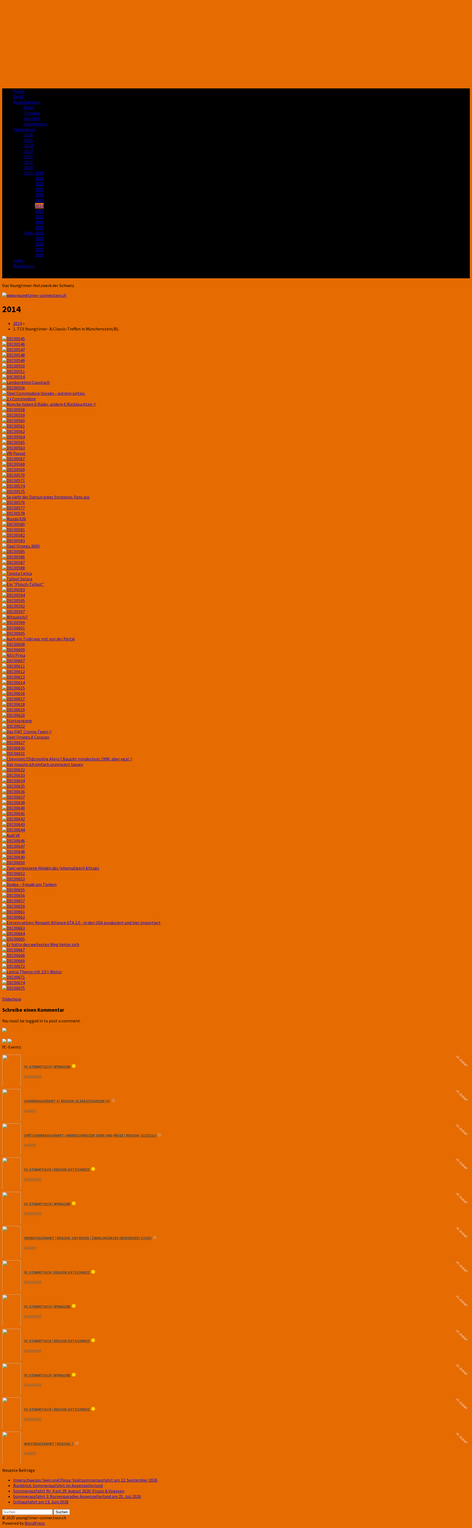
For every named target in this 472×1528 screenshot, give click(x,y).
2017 (39, 189)
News (29, 107)
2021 (28, 162)
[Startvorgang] (17, 720)
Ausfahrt (30, 1110)
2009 (39, 238)
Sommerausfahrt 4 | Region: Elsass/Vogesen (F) (67, 1101)
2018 (39, 184)
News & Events (26, 102)
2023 (28, 151)
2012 (39, 216)
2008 (39, 244)
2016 (39, 195)
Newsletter (23, 265)
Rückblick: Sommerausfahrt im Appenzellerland (58, 1485)
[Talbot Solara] (17, 578)
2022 (28, 156)
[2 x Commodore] (19, 398)
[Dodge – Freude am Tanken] (29, 884)
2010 (39, 227)
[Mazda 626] (14, 518)
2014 (39, 205)
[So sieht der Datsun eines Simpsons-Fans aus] (46, 497)
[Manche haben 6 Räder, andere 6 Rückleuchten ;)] (49, 404)
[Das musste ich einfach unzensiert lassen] (42, 764)
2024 (28, 145)
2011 (39, 222)
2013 (39, 211)
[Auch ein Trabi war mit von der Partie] (38, 638)
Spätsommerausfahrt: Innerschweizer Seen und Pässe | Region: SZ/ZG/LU (90, 1135)
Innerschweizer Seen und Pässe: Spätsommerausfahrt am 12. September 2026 (85, 1480)
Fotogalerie (24, 129)
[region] (236, 43)
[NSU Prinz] (13, 655)
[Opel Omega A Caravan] (25, 737)
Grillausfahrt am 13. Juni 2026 (41, 1502)
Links (18, 260)
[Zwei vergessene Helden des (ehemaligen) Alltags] (50, 868)
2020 (28, 167)
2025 (28, 140)
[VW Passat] (14, 453)
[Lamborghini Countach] (26, 382)
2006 (39, 255)
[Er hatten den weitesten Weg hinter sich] (40, 944)
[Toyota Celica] (17, 573)
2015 (39, 200)
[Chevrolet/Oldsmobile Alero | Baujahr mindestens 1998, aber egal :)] (67, 759)
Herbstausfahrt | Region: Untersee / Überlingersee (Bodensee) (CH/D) (88, 1238)
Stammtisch (35, 124)
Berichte (32, 118)
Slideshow (11, 999)
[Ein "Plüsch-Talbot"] (23, 584)
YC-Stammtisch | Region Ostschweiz (57, 1169)
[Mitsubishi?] (15, 617)
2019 (39, 178)
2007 (39, 249)
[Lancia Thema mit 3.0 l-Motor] (32, 971)
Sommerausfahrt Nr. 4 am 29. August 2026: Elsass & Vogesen (68, 1491)
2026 (28, 135)
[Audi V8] (11, 835)
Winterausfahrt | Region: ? (48, 1444)
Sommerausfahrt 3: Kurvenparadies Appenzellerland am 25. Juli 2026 (77, 1496)
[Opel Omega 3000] (21, 546)
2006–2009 (34, 233)
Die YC (18, 96)
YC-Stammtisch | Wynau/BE (47, 1066)
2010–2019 (34, 173)
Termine (32, 113)
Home (19, 91)
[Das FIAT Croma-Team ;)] (26, 731)
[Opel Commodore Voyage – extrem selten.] (43, 393)
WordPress (35, 1523)
